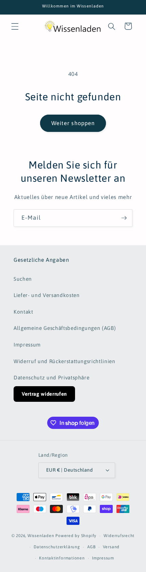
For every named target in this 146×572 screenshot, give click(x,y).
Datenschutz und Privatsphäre (51, 377)
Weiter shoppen (73, 123)
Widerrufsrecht (119, 535)
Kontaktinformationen (62, 558)
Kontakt (23, 312)
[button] (15, 26)
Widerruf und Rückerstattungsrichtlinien (64, 361)
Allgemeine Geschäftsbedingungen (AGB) (65, 328)
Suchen (23, 279)
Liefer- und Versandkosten (47, 295)
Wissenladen (41, 536)
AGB (91, 547)
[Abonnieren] (124, 218)
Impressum (27, 345)
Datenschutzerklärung (57, 547)
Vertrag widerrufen (44, 394)
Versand (111, 547)
